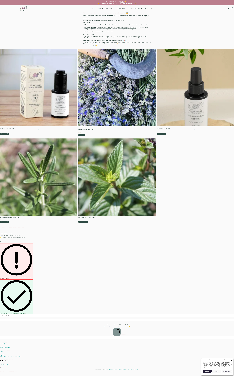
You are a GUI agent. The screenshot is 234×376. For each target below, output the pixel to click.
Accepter (207, 371)
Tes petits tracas (109, 8)
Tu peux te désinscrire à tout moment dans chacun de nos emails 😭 (117, 326)
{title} (227, 373)
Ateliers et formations (135, 8)
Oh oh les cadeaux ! (121, 8)
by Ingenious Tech (9, 371)
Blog (152, 8)
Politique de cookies (211, 373)
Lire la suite (81, 135)
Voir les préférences (227, 371)
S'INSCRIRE (120, 334)
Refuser (216, 371)
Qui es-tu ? (146, 8)
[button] (231, 359)
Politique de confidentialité (220, 373)
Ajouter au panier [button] (4, 133)
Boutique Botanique (97, 8)
